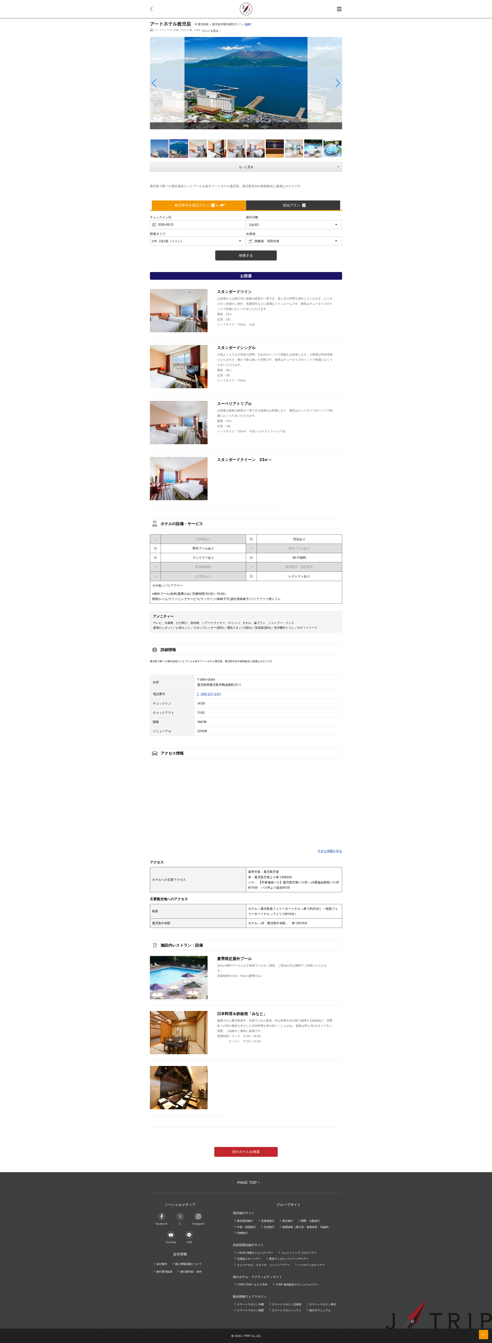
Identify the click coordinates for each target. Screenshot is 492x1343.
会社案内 (161, 1263)
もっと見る (246, 167)
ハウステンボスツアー (311, 1264)
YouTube (170, 1242)
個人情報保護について (188, 1263)
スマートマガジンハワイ (286, 1310)
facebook (161, 1223)
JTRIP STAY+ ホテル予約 (252, 1284)
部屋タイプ (157, 234)
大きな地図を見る (329, 851)
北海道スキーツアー (249, 1258)
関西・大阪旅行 (310, 1220)
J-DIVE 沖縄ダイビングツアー (255, 1252)
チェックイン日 (160, 217)
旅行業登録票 (164, 1271)
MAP (248, 24)
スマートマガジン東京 (322, 1304)
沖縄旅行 (242, 1232)
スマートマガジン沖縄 (250, 1304)
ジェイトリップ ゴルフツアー (299, 1252)
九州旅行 (269, 1227)
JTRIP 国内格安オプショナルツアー (297, 1284)
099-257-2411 (211, 694)
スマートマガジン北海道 (286, 1304)
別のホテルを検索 (246, 1152)
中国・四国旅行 (246, 1227)
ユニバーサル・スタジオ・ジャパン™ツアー (263, 1264)
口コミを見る (210, 30)
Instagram (198, 1223)
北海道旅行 (267, 1220)
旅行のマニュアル (320, 1310)
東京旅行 (287, 1220)
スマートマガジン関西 (250, 1310)
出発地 (250, 234)
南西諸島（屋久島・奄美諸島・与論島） (306, 1227)
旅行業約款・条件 (191, 1271)
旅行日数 (252, 217)
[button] (154, 83)
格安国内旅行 (245, 1220)
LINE (189, 1242)
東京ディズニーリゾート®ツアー (288, 1258)
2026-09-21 (166, 224)
